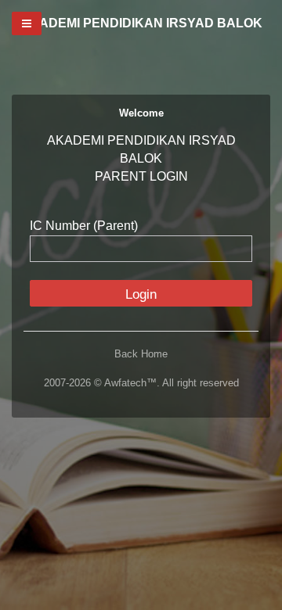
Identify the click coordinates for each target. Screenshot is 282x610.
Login (141, 294)
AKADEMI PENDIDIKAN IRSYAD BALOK (141, 23)
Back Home (141, 354)
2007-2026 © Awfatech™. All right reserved (141, 383)
